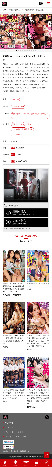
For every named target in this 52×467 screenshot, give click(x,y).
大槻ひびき (17, 295)
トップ (3, 10)
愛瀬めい (15, 99)
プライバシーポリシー (15, 436)
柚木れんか (31, 407)
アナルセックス (18, 124)
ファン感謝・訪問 (19, 129)
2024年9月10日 (18, 107)
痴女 (29, 124)
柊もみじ (6, 295)
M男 (31, 129)
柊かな (5, 347)
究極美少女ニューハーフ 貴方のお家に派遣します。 (30, 115)
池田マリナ (31, 349)
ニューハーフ (17, 134)
